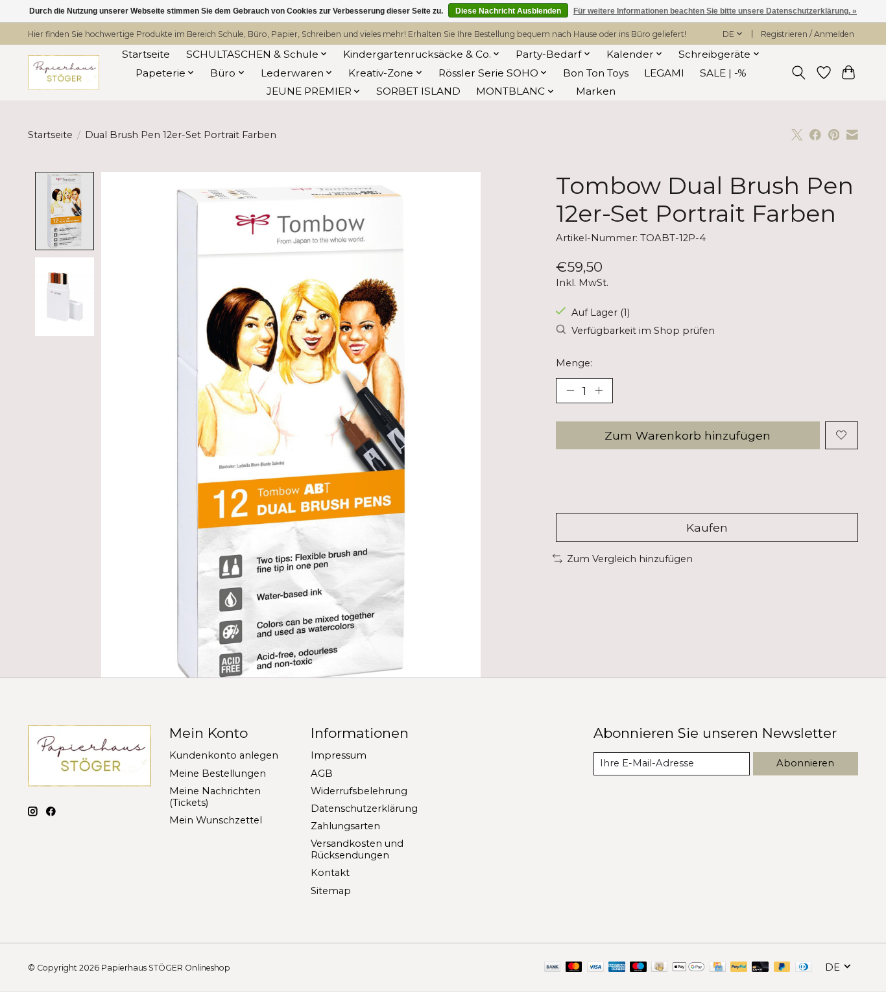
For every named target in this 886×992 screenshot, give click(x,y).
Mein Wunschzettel (215, 820)
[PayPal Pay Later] (782, 968)
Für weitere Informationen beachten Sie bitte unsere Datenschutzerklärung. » (715, 11)
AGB (322, 773)
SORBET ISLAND (418, 91)
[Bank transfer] (552, 968)
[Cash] (659, 968)
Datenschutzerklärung (364, 808)
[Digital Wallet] (688, 968)
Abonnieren (805, 763)
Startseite (146, 54)
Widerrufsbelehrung (359, 791)
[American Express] (616, 968)
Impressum (338, 755)
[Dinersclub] (803, 968)
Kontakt (330, 873)
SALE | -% (723, 73)
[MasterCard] (574, 968)
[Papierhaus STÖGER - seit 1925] (63, 73)
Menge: (574, 363)
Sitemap (331, 891)
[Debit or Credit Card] (760, 968)
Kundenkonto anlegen (223, 755)
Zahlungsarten (345, 826)
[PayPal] (738, 968)
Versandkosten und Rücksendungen (357, 849)
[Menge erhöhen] (599, 390)
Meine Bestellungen (217, 773)
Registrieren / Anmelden (807, 34)
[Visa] (595, 968)
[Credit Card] (718, 968)
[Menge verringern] (570, 390)
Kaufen (707, 527)
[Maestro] (638, 968)
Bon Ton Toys (596, 73)
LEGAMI (664, 73)
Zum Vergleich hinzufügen (630, 559)
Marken (596, 91)
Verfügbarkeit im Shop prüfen (643, 331)
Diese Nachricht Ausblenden (508, 11)
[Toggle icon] (798, 72)
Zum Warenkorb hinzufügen (688, 435)
